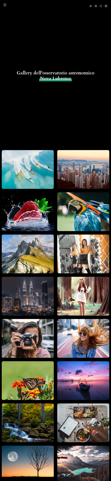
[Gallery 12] (79, 382)
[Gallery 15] (24, 467)
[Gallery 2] (79, 171)
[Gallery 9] (24, 340)
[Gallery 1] (24, 171)
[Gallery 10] (79, 340)
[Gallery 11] (24, 382)
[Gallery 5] (24, 256)
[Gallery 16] (79, 467)
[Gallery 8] (79, 298)
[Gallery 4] (79, 214)
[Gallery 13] (24, 425)
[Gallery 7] (24, 298)
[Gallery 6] (79, 256)
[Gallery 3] (24, 214)
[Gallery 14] (79, 425)
